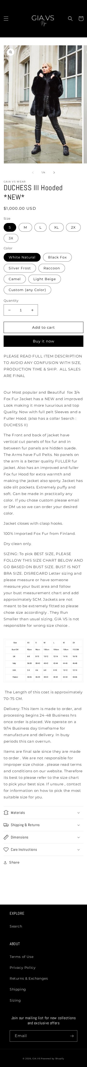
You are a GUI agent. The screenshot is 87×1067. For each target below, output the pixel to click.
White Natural (22, 257)
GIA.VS (36, 1058)
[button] (6, 18)
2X (73, 227)
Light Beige (44, 279)
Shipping (18, 989)
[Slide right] (54, 172)
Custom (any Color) (27, 290)
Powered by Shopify (52, 1058)
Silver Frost (20, 268)
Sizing (15, 1000)
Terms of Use (21, 957)
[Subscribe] (71, 1036)
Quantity (11, 300)
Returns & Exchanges (29, 978)
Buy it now (43, 341)
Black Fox (57, 257)
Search (16, 926)
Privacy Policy (23, 967)
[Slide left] (33, 172)
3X (11, 238)
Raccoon (52, 268)
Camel (15, 279)
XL (56, 227)
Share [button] (14, 862)
